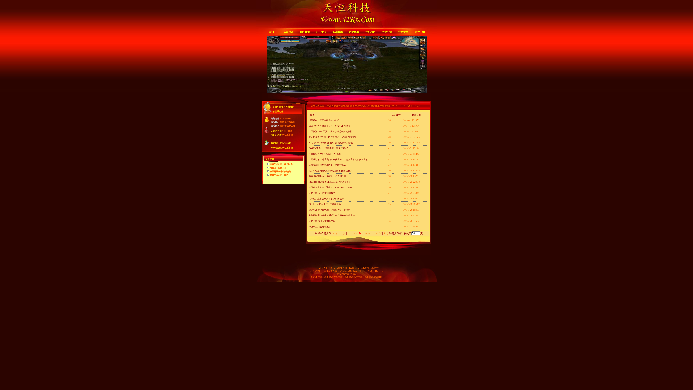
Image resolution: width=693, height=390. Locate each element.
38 (389, 131)
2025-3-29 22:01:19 (411, 182)
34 (389, 193)
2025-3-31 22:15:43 (411, 137)
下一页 (378, 233)
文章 (410, 105)
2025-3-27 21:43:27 (411, 226)
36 (389, 120)
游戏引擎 (387, 32)
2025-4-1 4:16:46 (410, 131)
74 (354, 233)
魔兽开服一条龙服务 (343, 277)
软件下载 (420, 32)
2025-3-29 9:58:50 (411, 193)
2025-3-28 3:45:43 (411, 221)
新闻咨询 (288, 32)
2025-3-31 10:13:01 (411, 148)
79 (369, 233)
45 (389, 221)
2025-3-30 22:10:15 (411, 159)
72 (348, 233)
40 (389, 170)
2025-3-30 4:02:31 (411, 176)
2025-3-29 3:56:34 (411, 198)
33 (389, 226)
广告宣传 (321, 32)
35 (389, 204)
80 (372, 233)
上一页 (342, 233)
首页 (335, 233)
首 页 (272, 32)
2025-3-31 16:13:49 (411, 142)
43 (389, 154)
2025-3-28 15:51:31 (411, 210)
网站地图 (378, 277)
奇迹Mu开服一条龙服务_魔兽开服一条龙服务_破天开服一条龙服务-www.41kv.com (366, 105)
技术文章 (403, 32)
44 (389, 126)
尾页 (385, 233)
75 (357, 233)
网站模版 (354, 32)
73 (351, 233)
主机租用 (370, 32)
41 (389, 148)
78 (366, 233)
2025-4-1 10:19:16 (411, 126)
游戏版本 (338, 32)
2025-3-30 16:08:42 (411, 165)
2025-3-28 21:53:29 (411, 204)
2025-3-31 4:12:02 (411, 154)
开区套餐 (305, 32)
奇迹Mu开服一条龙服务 (322, 277)
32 (389, 165)
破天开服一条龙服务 (363, 277)
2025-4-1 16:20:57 (411, 120)
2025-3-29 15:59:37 (411, 187)
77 (363, 233)
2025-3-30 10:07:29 (411, 170)
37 (389, 198)
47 (389, 159)
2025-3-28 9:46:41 (411, 215)
